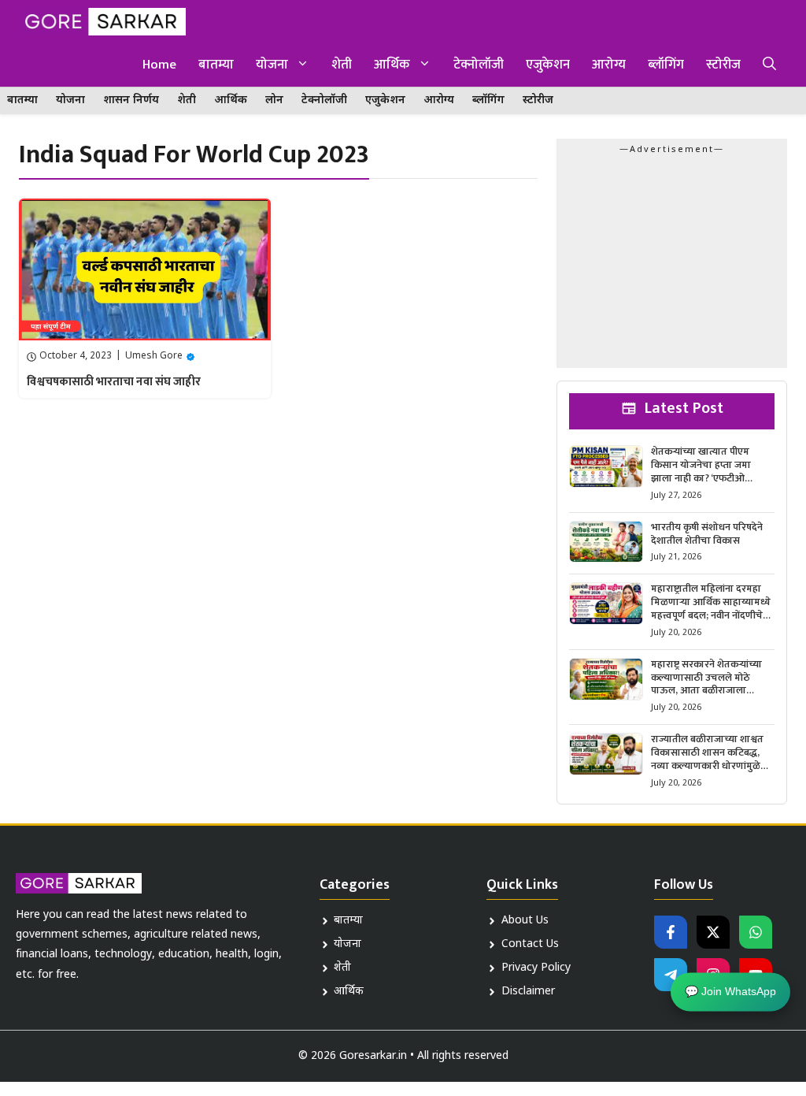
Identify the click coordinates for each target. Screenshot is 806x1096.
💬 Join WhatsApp (730, 991)
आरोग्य (609, 65)
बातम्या (216, 65)
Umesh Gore (154, 356)
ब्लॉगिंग (666, 65)
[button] (769, 65)
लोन (274, 100)
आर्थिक (392, 65)
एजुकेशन (548, 65)
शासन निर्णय (131, 100)
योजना (272, 65)
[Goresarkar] (102, 21)
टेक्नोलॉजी (478, 65)
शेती (341, 65)
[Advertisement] (671, 265)
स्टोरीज (723, 65)
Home (159, 65)
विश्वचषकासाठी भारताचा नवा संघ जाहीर (114, 382)
